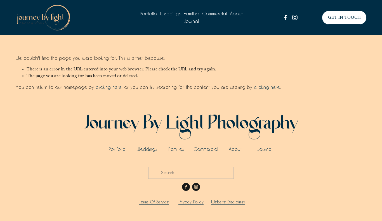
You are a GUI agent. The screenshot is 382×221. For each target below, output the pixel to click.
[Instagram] (295, 17)
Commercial (214, 13)
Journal (191, 21)
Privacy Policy (191, 201)
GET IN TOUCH (344, 17)
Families (191, 13)
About (236, 13)
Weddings (170, 13)
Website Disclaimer (228, 201)
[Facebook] (285, 17)
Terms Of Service (154, 201)
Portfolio (148, 13)
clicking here (109, 87)
